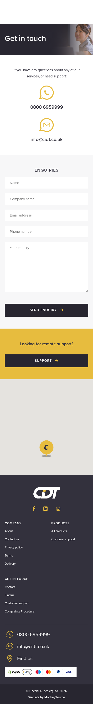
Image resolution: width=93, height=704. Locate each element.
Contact (10, 587)
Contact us (12, 539)
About (9, 531)
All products (59, 531)
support (60, 76)
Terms (9, 556)
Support (44, 361)
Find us (9, 595)
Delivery (10, 564)
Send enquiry (44, 310)
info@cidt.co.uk (47, 139)
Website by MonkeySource (46, 697)
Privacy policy (14, 547)
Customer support (63, 539)
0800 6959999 (46, 107)
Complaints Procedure (19, 611)
